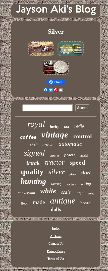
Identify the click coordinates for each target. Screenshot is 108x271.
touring (56, 184)
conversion (26, 193)
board (85, 202)
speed (77, 162)
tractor (55, 162)
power (69, 155)
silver (56, 172)
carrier (54, 155)
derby (91, 193)
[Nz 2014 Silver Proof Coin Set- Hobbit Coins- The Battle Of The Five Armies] (55, 75)
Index (56, 228)
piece (73, 174)
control (82, 136)
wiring (86, 183)
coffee (28, 137)
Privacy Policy (56, 251)
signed (34, 152)
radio (79, 125)
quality (32, 171)
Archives (56, 236)
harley (54, 126)
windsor (71, 184)
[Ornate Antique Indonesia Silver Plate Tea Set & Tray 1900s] (70, 56)
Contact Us (55, 243)
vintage (54, 135)
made (39, 202)
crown (47, 144)
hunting (33, 181)
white (48, 191)
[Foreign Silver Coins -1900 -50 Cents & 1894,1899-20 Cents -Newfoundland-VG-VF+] (41, 56)
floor (24, 203)
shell (33, 145)
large (79, 193)
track (33, 162)
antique (62, 200)
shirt (86, 173)
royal (36, 123)
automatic (70, 144)
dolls (56, 209)
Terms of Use (55, 258)
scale (66, 192)
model (84, 155)
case (66, 126)
